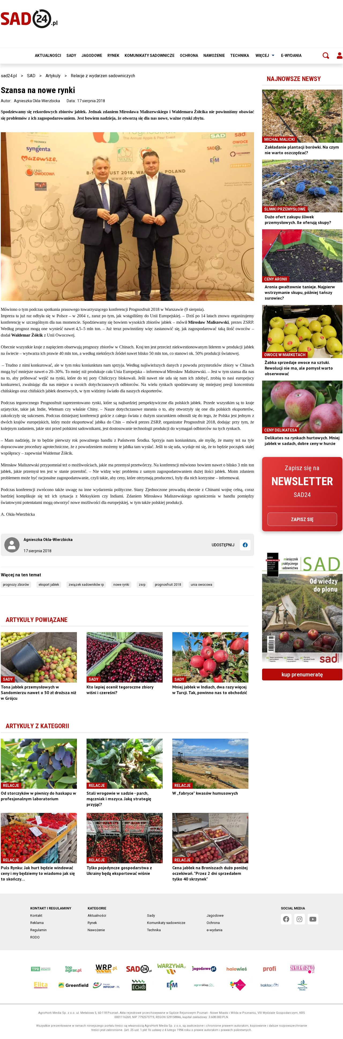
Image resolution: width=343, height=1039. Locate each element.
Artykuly (53, 75)
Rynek (113, 55)
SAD (31, 75)
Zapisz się (302, 519)
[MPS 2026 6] (302, 608)
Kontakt (36, 915)
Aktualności (48, 55)
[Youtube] (313, 919)
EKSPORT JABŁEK (49, 585)
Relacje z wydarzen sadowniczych (103, 75)
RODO (35, 937)
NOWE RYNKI (121, 585)
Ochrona (189, 55)
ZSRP (142, 585)
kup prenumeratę (302, 674)
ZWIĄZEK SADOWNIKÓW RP (86, 585)
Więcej (262, 55)
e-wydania (291, 55)
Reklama (37, 923)
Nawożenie (214, 55)
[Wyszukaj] (326, 55)
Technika (239, 55)
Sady (71, 55)
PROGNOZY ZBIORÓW (16, 585)
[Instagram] (299, 919)
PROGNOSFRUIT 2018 (168, 585)
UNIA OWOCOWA (201, 585)
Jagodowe (91, 55)
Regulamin (38, 930)
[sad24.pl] (29, 19)
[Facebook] (245, 545)
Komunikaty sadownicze (149, 55)
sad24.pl (9, 75)
